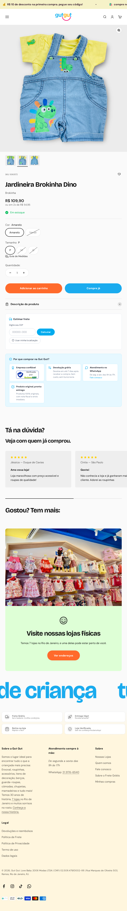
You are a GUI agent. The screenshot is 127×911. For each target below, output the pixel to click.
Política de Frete (11, 837)
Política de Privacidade (15, 843)
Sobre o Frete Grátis (107, 775)
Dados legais (9, 856)
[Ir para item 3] (34, 161)
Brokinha (10, 193)
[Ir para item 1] (10, 161)
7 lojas (16, 799)
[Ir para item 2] (22, 161)
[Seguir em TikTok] (21, 886)
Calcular (46, 332)
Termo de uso (10, 849)
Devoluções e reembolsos (17, 831)
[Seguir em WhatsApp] (29, 886)
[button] (16, 256)
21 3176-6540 (71, 772)
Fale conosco (96, 377)
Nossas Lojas (103, 757)
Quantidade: (12, 265)
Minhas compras (105, 781)
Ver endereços (63, 655)
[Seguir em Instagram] (12, 886)
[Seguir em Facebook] (4, 886)
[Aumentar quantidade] (24, 273)
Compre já (93, 288)
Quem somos (103, 763)
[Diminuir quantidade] (10, 273)
